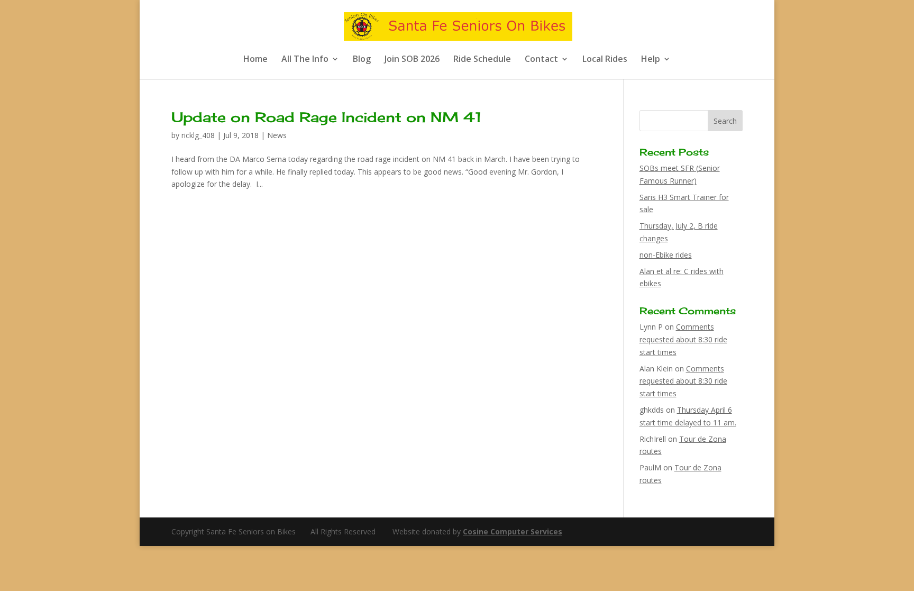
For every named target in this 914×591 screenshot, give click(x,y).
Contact (541, 60)
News (277, 135)
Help (650, 60)
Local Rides (604, 60)
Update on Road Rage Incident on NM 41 (326, 116)
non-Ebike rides (665, 255)
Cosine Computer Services (512, 531)
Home (255, 60)
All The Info (304, 60)
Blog (362, 60)
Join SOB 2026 (412, 60)
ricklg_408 (198, 135)
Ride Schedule (482, 60)
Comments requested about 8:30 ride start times (683, 339)
